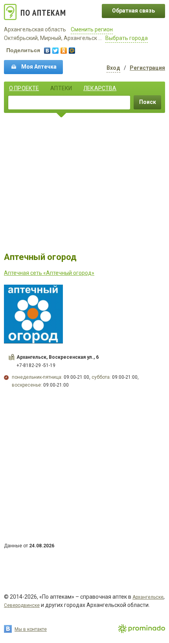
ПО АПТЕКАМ (43, 12)
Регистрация (147, 68)
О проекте (24, 88)
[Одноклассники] (64, 50)
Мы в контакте (31, 629)
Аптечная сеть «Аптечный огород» (49, 273)
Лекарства (99, 88)
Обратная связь (133, 10)
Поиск (147, 102)
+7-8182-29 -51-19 (36, 365)
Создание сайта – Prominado (141, 629)
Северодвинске (22, 605)
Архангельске (147, 597)
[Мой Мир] (72, 50)
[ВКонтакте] (47, 50)
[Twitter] (55, 50)
